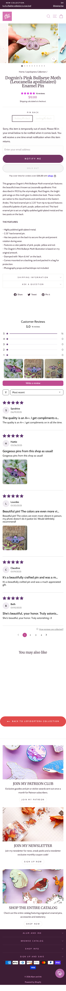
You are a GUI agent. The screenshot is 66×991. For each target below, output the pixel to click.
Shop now (33, 924)
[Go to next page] (47, 635)
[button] (28, 93)
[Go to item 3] (54, 368)
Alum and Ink (32, 933)
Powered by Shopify (33, 982)
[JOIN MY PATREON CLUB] (33, 762)
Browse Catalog (32, 941)
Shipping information (33, 277)
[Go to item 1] (13, 368)
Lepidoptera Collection (36, 72)
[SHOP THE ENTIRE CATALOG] (33, 886)
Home (21, 72)
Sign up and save (32, 957)
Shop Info (32, 949)
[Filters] (6, 392)
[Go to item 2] (33, 368)
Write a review (33, 383)
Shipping (23, 101)
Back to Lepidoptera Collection (35, 721)
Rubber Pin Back (22, 118)
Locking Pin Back (44, 118)
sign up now (33, 861)
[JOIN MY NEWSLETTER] (33, 824)
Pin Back (33, 112)
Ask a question (33, 284)
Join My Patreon (33, 799)
